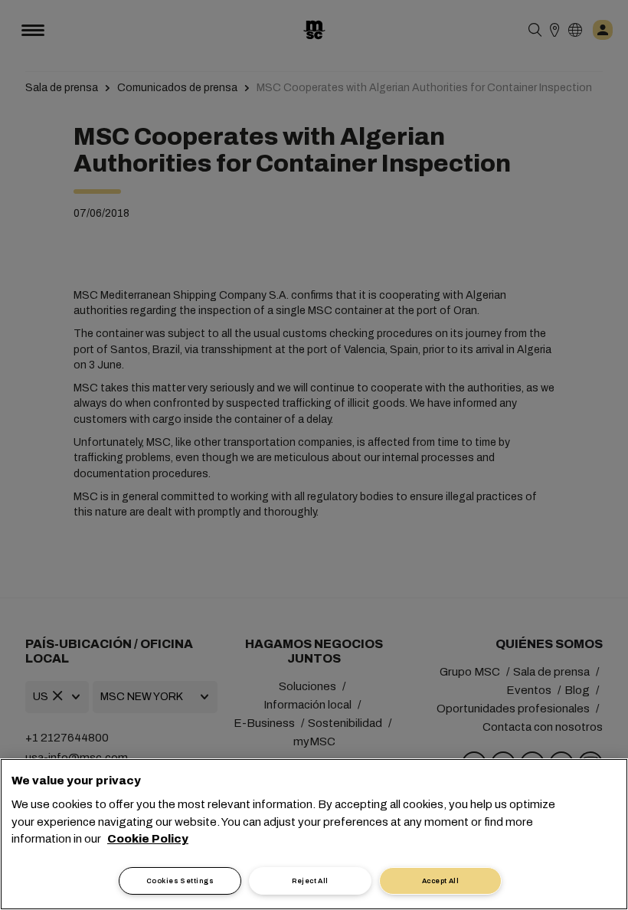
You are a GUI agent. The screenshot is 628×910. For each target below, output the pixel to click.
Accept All (441, 881)
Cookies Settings (180, 881)
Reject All (310, 881)
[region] (314, 834)
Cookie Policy (147, 839)
